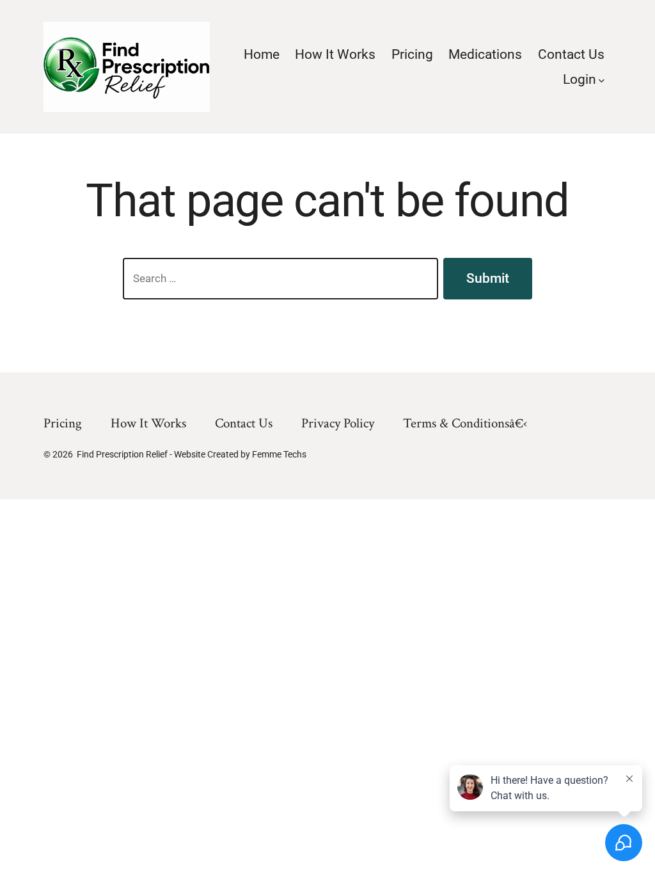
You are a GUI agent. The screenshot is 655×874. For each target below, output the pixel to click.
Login (579, 79)
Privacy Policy (337, 423)
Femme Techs (279, 454)
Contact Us (571, 54)
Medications (485, 54)
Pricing (412, 54)
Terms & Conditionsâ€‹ (465, 423)
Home (262, 54)
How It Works (335, 54)
